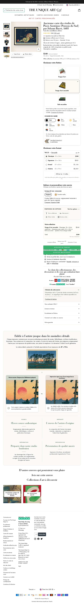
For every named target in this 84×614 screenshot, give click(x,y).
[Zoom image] (38, 49)
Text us (22, 528)
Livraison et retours (50, 308)
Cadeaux (65, 15)
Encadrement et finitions (51, 313)
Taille (62, 152)
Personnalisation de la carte (8, 549)
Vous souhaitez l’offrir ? (51, 304)
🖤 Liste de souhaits (58, 5)
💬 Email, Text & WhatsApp (44, 5)
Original (48, 194)
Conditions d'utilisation (9, 584)
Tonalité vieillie (61, 194)
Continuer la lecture (51, 299)
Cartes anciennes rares (48, 15)
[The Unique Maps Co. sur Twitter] (42, 539)
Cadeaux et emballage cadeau (9, 569)
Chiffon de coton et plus (9, 558)
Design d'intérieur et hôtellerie (8, 530)
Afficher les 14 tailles (62, 174)
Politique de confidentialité (7, 580)
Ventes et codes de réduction (8, 561)
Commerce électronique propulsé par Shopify (42, 601)
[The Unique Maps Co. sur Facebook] (38, 539)
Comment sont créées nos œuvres (54, 317)
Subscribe (42, 534)
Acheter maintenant (62, 252)
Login (19, 566)
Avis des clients (7, 565)
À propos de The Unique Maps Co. (9, 521)
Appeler (69, 261)
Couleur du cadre (51, 116)
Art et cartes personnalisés (42, 18)
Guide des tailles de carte (9, 545)
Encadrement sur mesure (9, 555)
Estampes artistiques (24, 15)
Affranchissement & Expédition (8, 537)
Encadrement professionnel (6, 525)
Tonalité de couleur (53, 191)
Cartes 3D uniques (8, 533)
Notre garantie (49, 322)
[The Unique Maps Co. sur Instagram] (35, 539)
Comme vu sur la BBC (9, 577)
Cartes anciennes (7, 552)
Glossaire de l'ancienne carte (9, 573)
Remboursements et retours (8, 541)
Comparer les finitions (57, 112)
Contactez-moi (7, 517)
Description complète (50, 49)
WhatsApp (55, 263)
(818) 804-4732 (24, 525)
